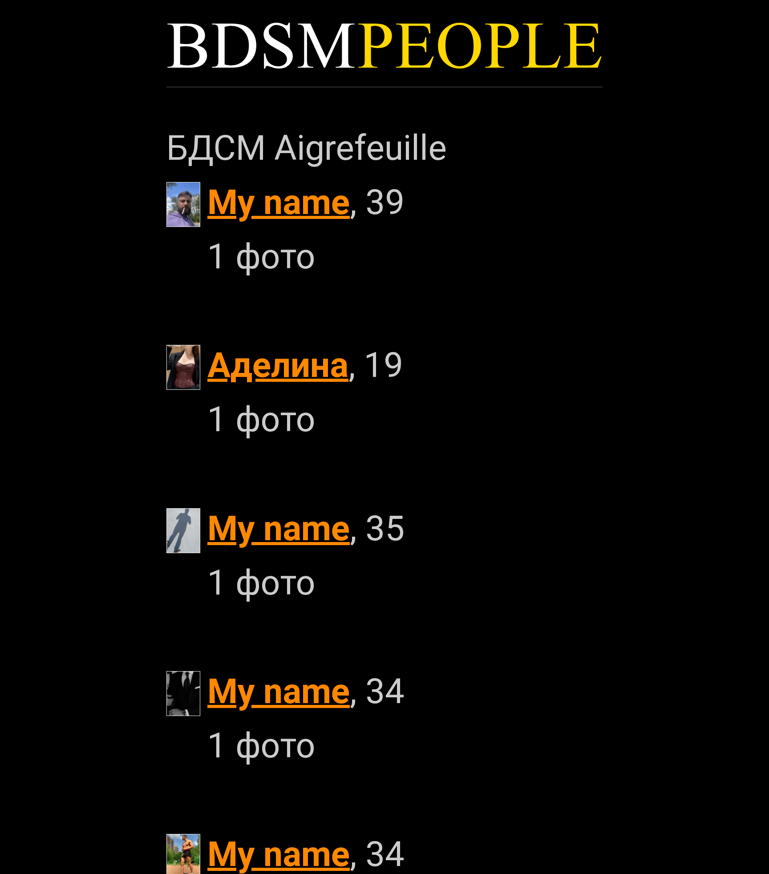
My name (278, 202)
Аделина (277, 365)
